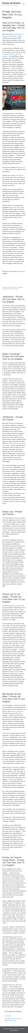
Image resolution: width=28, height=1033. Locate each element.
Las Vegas (12, 68)
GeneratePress (14, 1030)
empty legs (17, 518)
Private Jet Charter (11, 3)
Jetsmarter (5, 737)
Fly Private (8, 1016)
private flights (16, 207)
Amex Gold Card (17, 711)
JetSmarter (8, 467)
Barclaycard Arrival (13, 671)
